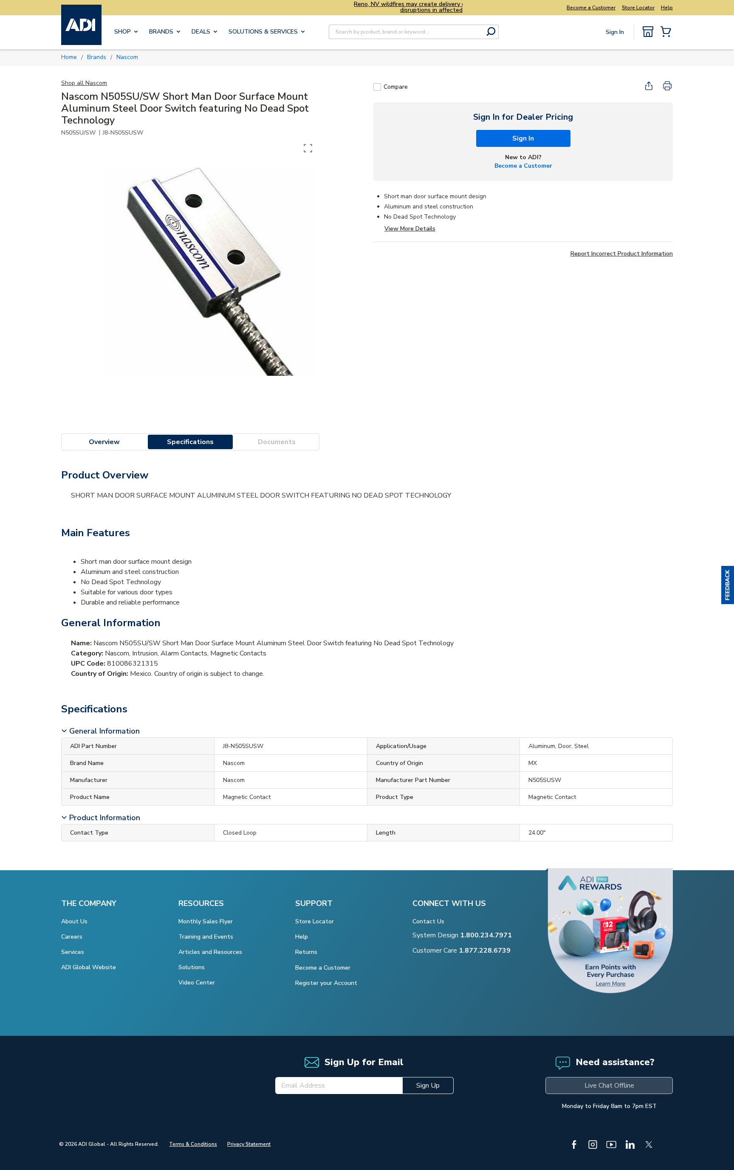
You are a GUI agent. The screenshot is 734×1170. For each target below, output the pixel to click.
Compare (396, 87)
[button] (727, 585)
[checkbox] (377, 87)
